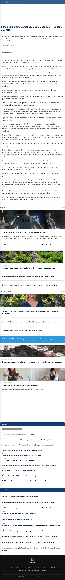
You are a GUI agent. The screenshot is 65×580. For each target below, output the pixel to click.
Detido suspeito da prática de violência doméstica (18, 470)
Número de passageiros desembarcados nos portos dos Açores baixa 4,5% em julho (29, 285)
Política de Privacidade (33, 570)
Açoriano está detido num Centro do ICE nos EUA (18, 435)
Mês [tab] (53, 428)
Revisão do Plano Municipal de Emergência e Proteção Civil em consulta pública (28, 276)
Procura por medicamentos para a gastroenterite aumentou (22, 450)
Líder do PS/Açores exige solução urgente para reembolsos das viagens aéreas (28, 531)
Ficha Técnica (54, 568)
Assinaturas (44, 570)
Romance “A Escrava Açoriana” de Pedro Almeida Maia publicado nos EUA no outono (29, 322)
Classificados (39, 568)
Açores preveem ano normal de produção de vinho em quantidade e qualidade (28, 268)
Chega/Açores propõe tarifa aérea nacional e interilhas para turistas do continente (29, 445)
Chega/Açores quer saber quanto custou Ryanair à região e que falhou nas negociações (31, 525)
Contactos (47, 568)
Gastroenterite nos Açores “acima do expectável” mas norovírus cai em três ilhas (29, 465)
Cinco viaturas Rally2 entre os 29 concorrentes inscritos (20, 460)
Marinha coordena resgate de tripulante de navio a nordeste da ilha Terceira (27, 245)
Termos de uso (22, 570)
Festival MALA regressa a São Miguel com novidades (20, 385)
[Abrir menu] (2, 1)
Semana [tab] (32, 428)
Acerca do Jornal (11, 568)
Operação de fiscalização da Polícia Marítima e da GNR (23, 232)
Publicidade (31, 568)
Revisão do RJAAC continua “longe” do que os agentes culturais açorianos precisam (30, 339)
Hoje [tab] (12, 428)
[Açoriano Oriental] (32, 564)
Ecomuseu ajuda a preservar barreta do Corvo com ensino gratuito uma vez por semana (32, 362)
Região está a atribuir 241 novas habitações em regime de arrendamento (26, 476)
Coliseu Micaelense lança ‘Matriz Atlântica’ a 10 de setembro (22, 330)
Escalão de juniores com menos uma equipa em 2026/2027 (21, 455)
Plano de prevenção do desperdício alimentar (17, 519)
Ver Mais (63, 207)
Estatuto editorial (21, 568)
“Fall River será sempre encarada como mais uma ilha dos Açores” (24, 481)
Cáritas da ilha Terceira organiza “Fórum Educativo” (19, 514)
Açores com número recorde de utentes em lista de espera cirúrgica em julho (28, 542)
